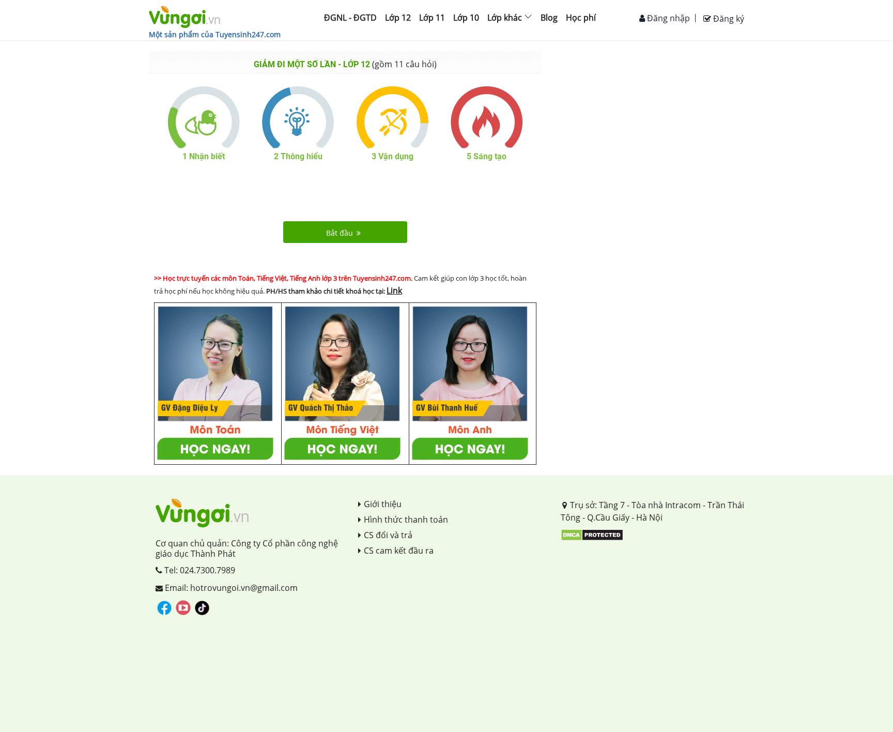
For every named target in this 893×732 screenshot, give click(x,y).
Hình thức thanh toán (406, 519)
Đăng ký (727, 18)
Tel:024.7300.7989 (198, 570)
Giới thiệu (383, 504)
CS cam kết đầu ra (399, 550)
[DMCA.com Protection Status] (592, 534)
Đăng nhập (667, 18)
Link (394, 290)
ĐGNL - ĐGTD (350, 17)
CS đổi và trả (388, 535)
